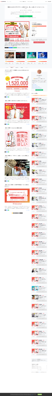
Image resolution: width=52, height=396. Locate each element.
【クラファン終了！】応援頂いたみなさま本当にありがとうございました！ (17, 71)
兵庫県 (31, 10)
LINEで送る (15, 47)
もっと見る (27, 124)
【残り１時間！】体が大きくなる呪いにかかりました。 (16, 100)
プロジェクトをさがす (29, 1)
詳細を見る (33, 103)
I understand (39, 394)
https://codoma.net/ (35, 85)
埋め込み (24, 47)
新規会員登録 (49, 1)
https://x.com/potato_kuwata (36, 86)
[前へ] (5, 29)
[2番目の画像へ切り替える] (12, 39)
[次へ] (28, 29)
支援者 (17, 67)
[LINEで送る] (8, 96)
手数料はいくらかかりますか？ (35, 365)
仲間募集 (22, 67)
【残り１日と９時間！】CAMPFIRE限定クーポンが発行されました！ (17, 185)
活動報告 (12, 67)
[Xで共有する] (5, 96)
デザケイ (6, 74)
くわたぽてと (22, 10)
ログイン (46, 1)
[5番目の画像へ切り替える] (27, 39)
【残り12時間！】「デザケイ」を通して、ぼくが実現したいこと (17, 156)
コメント (27, 67)
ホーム (7, 67)
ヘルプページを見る (39, 369)
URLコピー (19, 47)
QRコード (28, 47)
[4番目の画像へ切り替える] (22, 39)
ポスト (7, 47)
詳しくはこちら (26, 16)
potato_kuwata (34, 84)
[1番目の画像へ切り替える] (7, 39)
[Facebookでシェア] (6, 96)
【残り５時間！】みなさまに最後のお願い (13, 128)
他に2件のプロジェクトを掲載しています (40, 78)
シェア (11, 47)
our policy (32, 394)
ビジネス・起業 (27, 10)
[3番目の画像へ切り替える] (17, 39)
